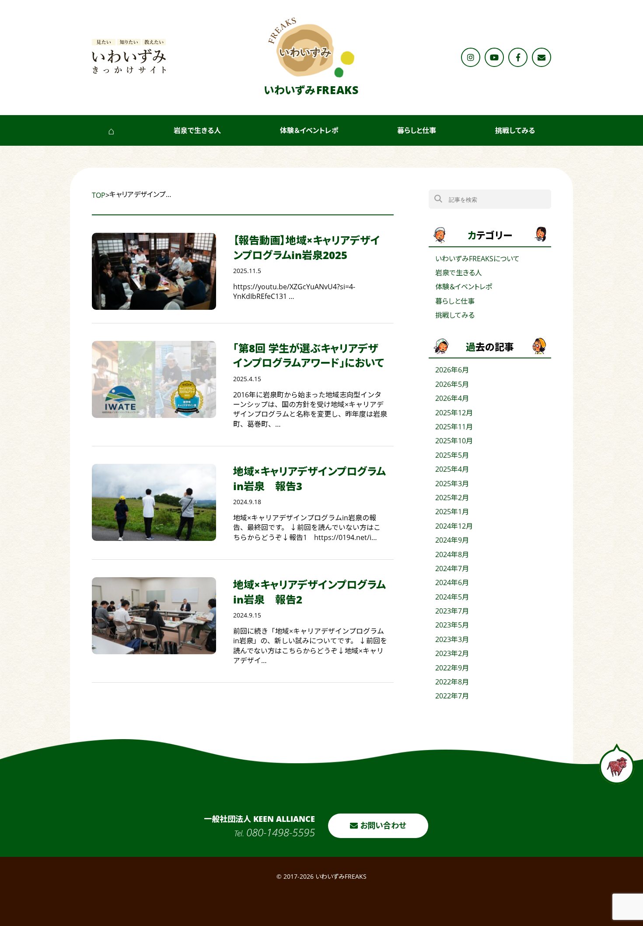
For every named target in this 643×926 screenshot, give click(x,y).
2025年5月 (452, 455)
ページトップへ (616, 764)
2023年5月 (452, 625)
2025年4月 (452, 469)
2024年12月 (454, 526)
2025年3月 (452, 483)
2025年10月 (454, 440)
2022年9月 (452, 668)
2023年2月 (452, 653)
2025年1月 (452, 511)
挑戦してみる (515, 130)
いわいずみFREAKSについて (477, 258)
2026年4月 (452, 398)
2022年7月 (452, 696)
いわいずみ (311, 89)
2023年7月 (452, 611)
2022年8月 (452, 682)
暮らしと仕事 (416, 130)
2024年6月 (452, 582)
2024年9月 (452, 540)
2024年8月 (452, 554)
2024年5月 (452, 597)
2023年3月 (452, 639)
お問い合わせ (382, 825)
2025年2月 (452, 497)
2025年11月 (454, 426)
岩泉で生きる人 (197, 130)
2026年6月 (452, 370)
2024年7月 (452, 568)
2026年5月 (452, 384)
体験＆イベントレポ (309, 130)
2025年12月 (454, 412)
